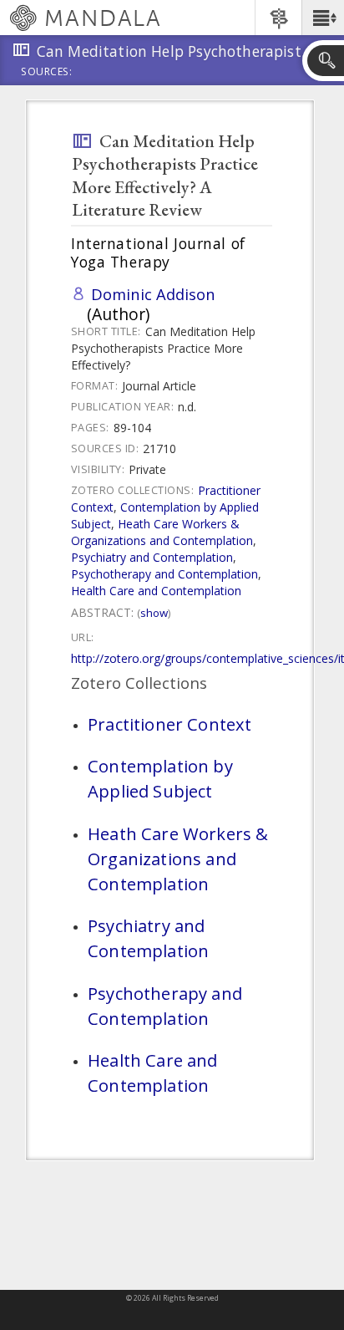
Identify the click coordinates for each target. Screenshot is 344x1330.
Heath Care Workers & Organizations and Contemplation (162, 532)
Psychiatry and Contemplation (152, 557)
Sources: (47, 73)
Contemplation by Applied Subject (160, 778)
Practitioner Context (170, 724)
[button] (322, 17)
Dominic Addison (153, 293)
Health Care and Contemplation (156, 591)
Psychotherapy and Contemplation (164, 574)
